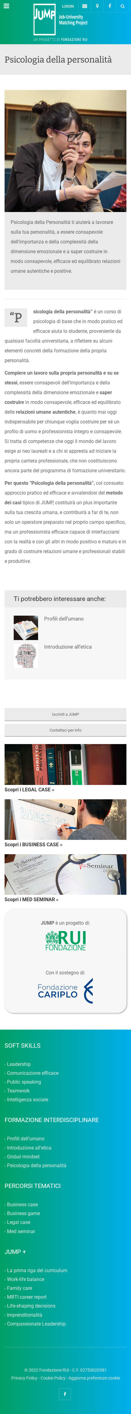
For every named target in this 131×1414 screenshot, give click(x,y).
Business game (23, 1214)
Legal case (18, 1222)
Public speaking (24, 1082)
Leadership (19, 1064)
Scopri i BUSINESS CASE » (33, 844)
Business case (22, 1204)
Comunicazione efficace (32, 1073)
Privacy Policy (24, 1378)
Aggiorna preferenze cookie (94, 1378)
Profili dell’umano (64, 619)
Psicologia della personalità (36, 1165)
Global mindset (23, 1157)
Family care (19, 1288)
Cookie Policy (53, 1378)
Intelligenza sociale (27, 1100)
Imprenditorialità (24, 1315)
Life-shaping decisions (31, 1306)
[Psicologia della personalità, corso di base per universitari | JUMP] (65, 22)
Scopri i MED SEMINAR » (31, 899)
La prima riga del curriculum (37, 1270)
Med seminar (21, 1231)
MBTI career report (27, 1297)
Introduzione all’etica (68, 647)
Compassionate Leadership (36, 1324)
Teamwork (18, 1091)
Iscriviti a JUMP (65, 714)
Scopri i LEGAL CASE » (29, 790)
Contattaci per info (65, 730)
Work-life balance (25, 1279)
